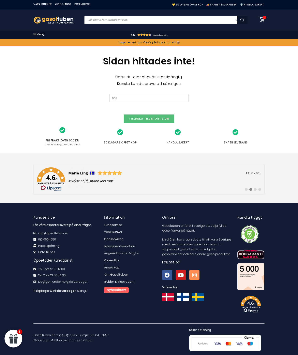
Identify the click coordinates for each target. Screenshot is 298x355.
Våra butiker (113, 232)
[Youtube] (181, 275)
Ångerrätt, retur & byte (121, 253)
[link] (149, 179)
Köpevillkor (112, 260)
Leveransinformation (119, 246)
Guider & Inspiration (118, 281)
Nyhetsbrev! (116, 290)
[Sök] (242, 20)
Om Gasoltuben (116, 274)
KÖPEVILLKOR (82, 4)
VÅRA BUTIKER (42, 4)
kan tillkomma (62, 144)
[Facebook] (167, 275)
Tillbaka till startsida (149, 119)
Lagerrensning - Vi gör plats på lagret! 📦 (149, 42)
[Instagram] (194, 275)
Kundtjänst (63, 4)
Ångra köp (111, 267)
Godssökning (113, 239)
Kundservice (113, 225)
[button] (157, 35)
